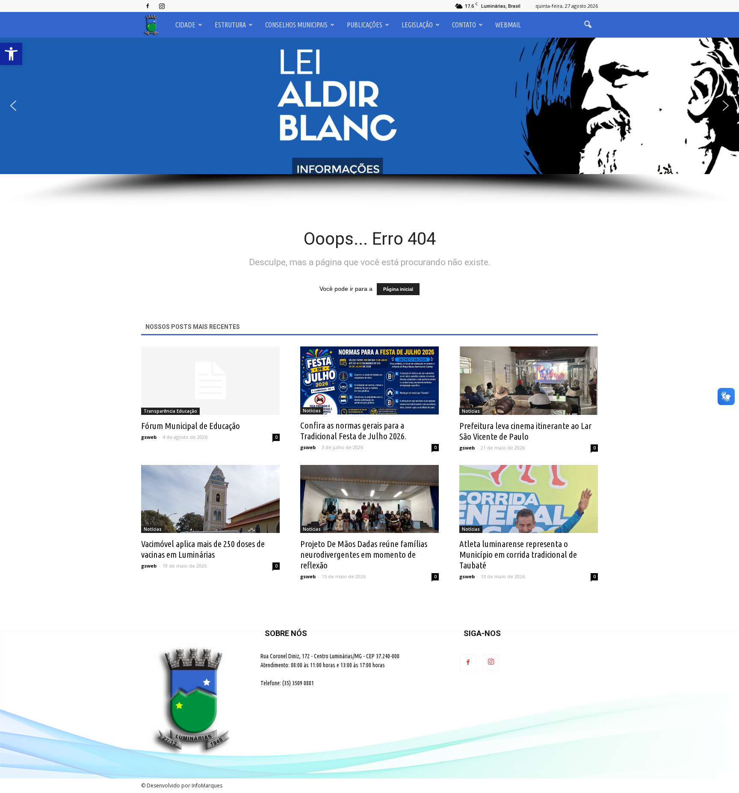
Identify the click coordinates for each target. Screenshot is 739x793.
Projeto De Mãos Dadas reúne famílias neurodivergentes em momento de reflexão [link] (363, 554)
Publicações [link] (364, 25)
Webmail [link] (508, 25)
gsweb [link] (149, 437)
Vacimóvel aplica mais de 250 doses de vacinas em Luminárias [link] (203, 549)
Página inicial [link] (398, 289)
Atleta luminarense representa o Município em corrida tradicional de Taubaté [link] (518, 554)
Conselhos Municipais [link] (296, 25)
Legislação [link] (417, 25)
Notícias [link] (312, 411)
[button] (369, 106)
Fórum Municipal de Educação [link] (190, 425)
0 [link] (276, 437)
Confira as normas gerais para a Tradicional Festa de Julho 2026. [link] (353, 430)
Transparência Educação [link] (170, 411)
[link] (11, 54)
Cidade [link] (185, 25)
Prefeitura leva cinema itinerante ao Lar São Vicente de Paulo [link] (525, 430)
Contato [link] (464, 25)
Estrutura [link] (230, 25)
